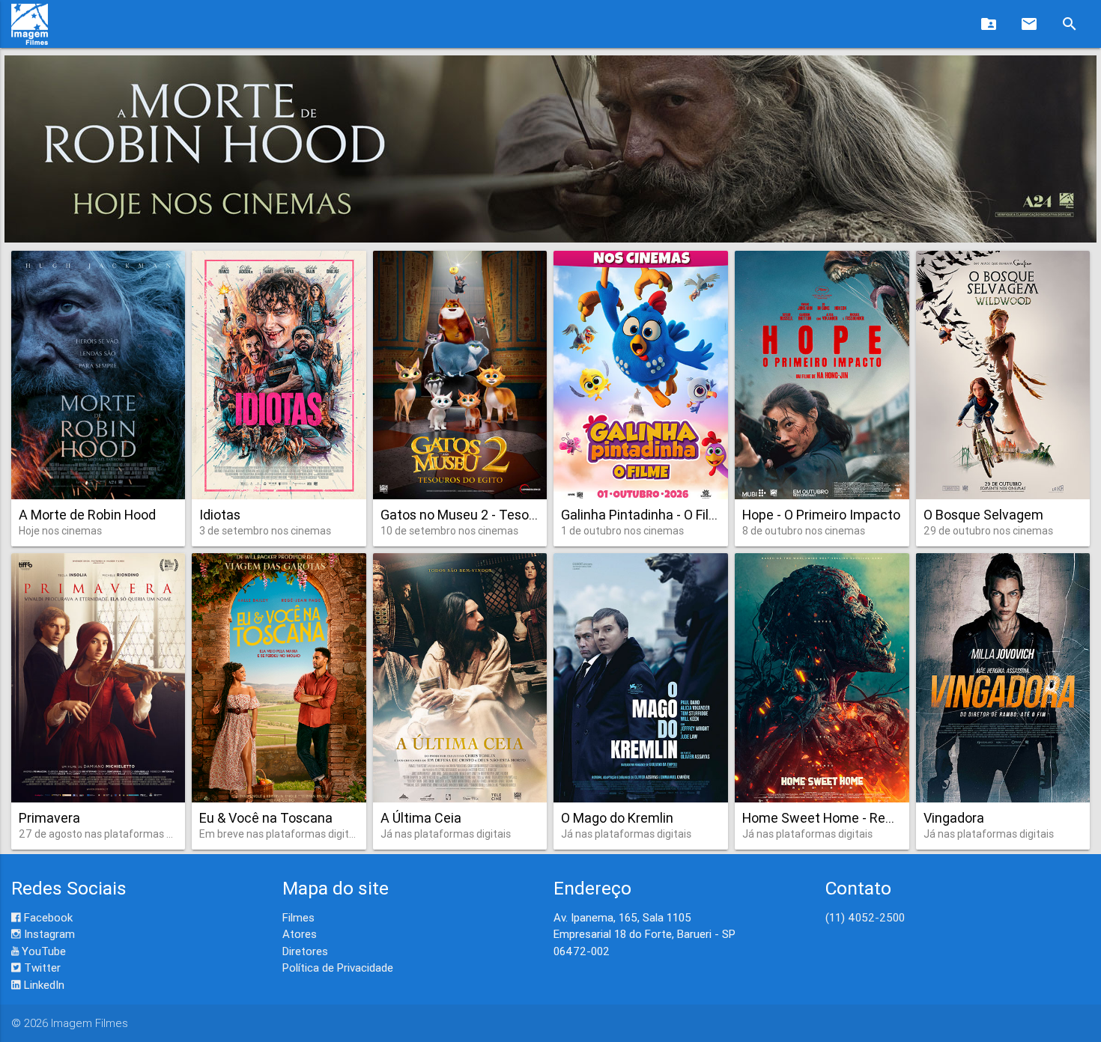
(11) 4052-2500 (865, 917)
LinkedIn (42, 985)
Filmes (298, 917)
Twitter (41, 967)
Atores (299, 934)
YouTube (42, 951)
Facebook (47, 917)
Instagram (48, 934)
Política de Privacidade (337, 967)
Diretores (305, 951)
